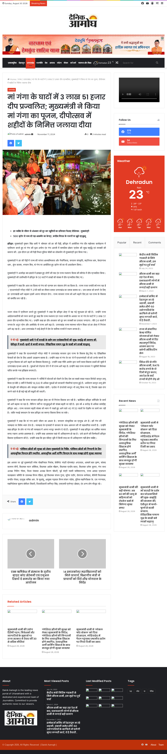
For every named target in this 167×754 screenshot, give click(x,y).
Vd (130, 691)
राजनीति (39, 62)
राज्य (20, 79)
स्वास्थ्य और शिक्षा (84, 62)
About (153, 745)
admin (28, 134)
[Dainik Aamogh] (83, 20)
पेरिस (151, 691)
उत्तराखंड (30, 62)
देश (46, 62)
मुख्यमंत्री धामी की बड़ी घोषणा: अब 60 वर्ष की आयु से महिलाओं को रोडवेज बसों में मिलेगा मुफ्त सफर (128, 497)
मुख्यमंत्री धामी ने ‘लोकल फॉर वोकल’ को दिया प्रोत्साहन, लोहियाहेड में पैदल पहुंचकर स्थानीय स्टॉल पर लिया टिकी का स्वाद (90, 636)
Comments (154, 242)
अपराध (52, 62)
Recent (137, 242)
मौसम (66, 62)
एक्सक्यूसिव (12, 62)
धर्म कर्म (73, 62)
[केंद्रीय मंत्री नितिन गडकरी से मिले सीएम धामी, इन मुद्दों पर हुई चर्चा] (128, 259)
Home (12, 79)
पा (144, 691)
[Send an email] (32, 134)
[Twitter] (18, 143)
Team (161, 745)
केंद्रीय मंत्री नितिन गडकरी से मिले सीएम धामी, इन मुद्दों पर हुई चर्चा (148, 260)
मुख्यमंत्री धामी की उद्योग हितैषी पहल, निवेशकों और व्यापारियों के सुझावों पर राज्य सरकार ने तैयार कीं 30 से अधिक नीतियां (22, 636)
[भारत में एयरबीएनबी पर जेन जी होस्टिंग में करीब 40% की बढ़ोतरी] (117, 699)
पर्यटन (59, 62)
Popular (121, 242)
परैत (137, 691)
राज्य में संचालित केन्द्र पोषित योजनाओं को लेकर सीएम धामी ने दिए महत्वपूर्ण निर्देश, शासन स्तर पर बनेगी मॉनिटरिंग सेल (149, 341)
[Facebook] (11, 143)
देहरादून (22, 62)
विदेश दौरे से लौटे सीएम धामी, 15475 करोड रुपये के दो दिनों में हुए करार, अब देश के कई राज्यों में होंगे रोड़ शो (149, 370)
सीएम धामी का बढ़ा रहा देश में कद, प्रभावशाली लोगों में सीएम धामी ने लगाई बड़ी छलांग (149, 280)
